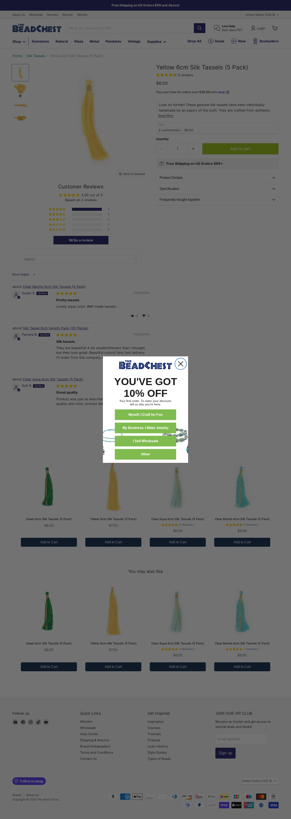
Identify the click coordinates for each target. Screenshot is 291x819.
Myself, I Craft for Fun (145, 414)
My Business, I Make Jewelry (145, 428)
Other (145, 454)
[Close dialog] (180, 364)
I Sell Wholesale (145, 441)
